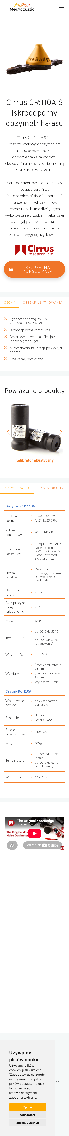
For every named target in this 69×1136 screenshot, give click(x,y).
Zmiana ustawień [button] (27, 1122)
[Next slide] (60, 432)
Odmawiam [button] (27, 1114)
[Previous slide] (8, 432)
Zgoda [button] (27, 1107)
